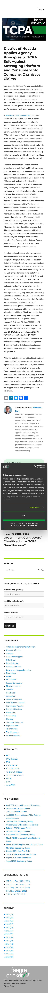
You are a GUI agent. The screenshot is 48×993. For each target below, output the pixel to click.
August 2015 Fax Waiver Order (18, 858)
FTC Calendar (11, 765)
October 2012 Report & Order (18, 831)
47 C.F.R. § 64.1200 (14, 772)
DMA (8, 782)
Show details (34, 507)
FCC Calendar (12, 759)
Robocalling (11, 716)
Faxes (8, 676)
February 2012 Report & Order (18, 828)
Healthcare (10, 693)
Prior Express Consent (15, 702)
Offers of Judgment (14, 699)
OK (24, 515)
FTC (8, 762)
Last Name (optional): (14, 601)
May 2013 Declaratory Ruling (18, 848)
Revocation (10, 712)
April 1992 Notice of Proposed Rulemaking (23, 805)
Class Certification (13, 650)
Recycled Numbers (14, 709)
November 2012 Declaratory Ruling (20, 835)
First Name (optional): (14, 589)
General (9, 689)
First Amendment (13, 686)
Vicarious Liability (13, 735)
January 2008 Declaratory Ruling (19, 822)
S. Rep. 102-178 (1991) (15, 894)
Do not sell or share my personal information (24, 524)
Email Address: (11, 613)
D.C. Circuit (11, 660)
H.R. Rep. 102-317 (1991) (16, 891)
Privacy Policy (9, 986)
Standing (9, 719)
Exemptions (11, 673)
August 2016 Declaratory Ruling (19, 861)
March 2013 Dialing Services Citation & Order (24, 844)
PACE (8, 778)
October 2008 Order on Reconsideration (22, 825)
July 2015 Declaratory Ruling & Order (21, 854)
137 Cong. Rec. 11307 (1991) (18, 888)
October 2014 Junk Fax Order (18, 851)
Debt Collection (12, 663)
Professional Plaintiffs (14, 706)
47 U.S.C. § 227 (12, 769)
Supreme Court (12, 726)
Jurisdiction (10, 696)
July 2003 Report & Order (16, 812)
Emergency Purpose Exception (18, 670)
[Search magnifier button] (42, 570)
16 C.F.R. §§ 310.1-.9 (14, 775)
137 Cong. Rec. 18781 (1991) (18, 884)
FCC (8, 755)
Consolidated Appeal (14, 657)
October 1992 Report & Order (18, 808)
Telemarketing (11, 729)
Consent (9, 653)
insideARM (10, 785)
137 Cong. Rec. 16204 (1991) (18, 881)
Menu (41, 10)
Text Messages (12, 732)
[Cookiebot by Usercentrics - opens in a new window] (34, 466)
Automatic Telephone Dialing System (21, 647)
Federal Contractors (14, 683)
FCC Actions (11, 680)
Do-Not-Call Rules (13, 666)
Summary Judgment (14, 722)
